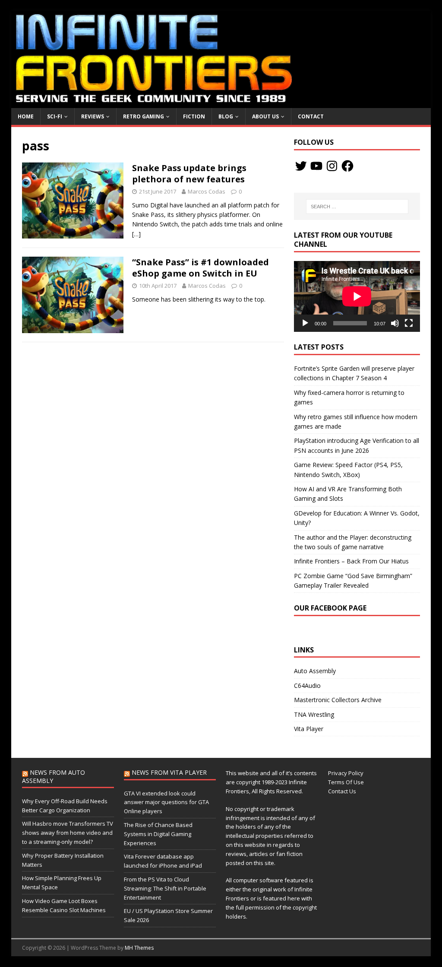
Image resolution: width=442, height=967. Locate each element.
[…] (136, 234)
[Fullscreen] (408, 323)
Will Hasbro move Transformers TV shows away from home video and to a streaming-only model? (67, 833)
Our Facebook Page (330, 608)
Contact (311, 116)
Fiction (194, 116)
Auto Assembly (315, 671)
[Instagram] (332, 166)
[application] (357, 296)
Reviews (92, 116)
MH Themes (139, 947)
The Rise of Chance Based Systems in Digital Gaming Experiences (158, 834)
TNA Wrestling (314, 714)
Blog (225, 116)
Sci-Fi (54, 116)
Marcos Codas (206, 191)
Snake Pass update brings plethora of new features (189, 173)
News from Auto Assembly (53, 776)
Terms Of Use (346, 782)
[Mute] (395, 323)
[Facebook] (347, 166)
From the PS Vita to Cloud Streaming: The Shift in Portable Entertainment (165, 888)
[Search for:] (357, 206)
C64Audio (307, 685)
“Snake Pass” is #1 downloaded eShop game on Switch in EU (200, 267)
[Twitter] (301, 166)
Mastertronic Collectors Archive (338, 700)
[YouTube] (316, 166)
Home (26, 116)
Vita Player (308, 729)
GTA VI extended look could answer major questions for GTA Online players (166, 802)
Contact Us (342, 791)
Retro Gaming (143, 116)
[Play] (305, 323)
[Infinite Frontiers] (221, 103)
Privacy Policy (345, 773)
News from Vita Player (169, 772)
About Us (265, 116)
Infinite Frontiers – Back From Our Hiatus (351, 561)
